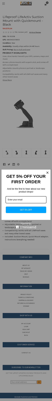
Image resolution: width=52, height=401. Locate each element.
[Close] (47, 173)
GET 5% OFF (26, 210)
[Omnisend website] (26, 225)
